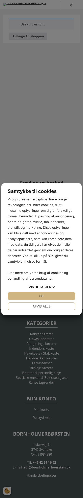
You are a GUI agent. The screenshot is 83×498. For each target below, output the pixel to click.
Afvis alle (42, 306)
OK (41, 296)
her (50, 278)
